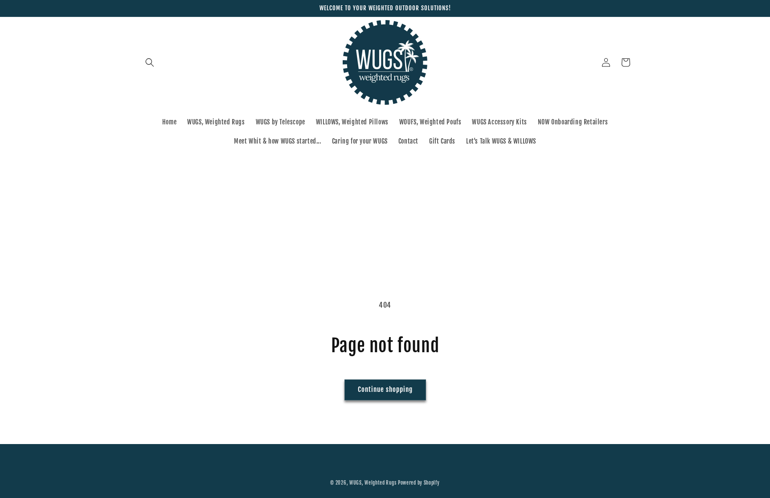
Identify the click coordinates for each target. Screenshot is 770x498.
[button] (150, 62)
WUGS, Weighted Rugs (372, 483)
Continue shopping (385, 389)
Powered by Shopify (419, 483)
